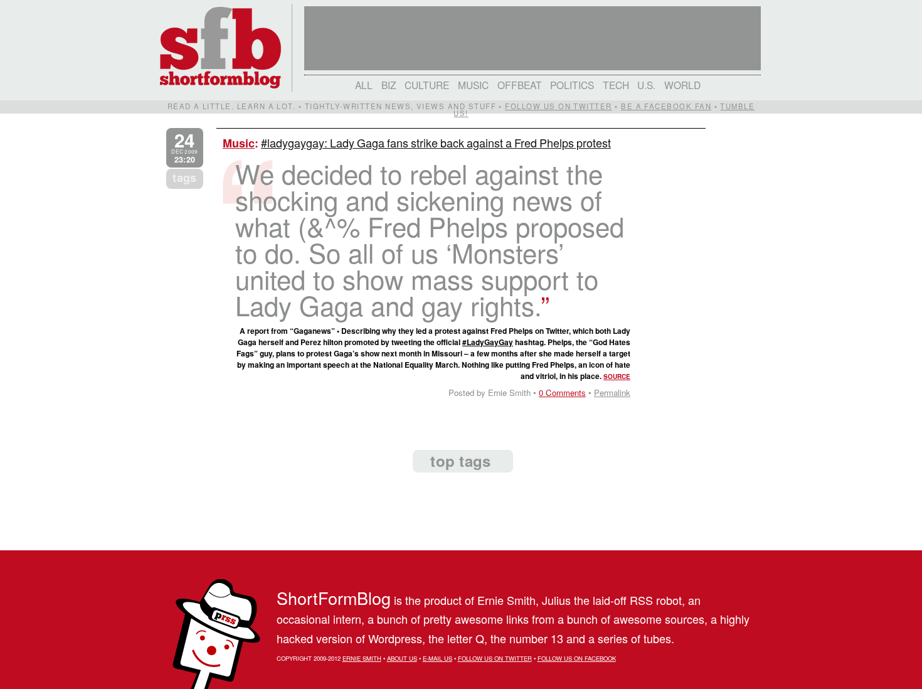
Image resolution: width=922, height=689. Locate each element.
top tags (460, 460)
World (682, 85)
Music (473, 85)
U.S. (646, 85)
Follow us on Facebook (577, 658)
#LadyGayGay (487, 342)
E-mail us (437, 658)
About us (402, 658)
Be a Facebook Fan (666, 106)
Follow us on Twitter (558, 106)
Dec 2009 (184, 147)
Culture (427, 85)
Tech (616, 85)
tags (184, 177)
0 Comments (562, 392)
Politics (572, 85)
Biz (388, 85)
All (364, 85)
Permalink (612, 392)
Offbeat (519, 85)
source (616, 376)
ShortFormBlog (334, 597)
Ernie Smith (361, 658)
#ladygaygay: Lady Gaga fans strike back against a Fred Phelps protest (436, 142)
